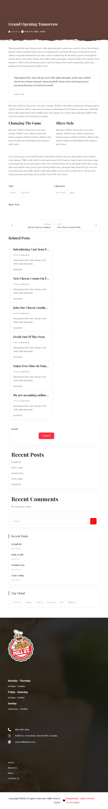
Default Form (17, 473)
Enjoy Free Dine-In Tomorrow (31, 366)
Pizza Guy (72, 602)
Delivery (28, 602)
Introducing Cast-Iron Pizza (31, 249)
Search (14, 429)
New (61, 602)
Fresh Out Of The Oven (29, 337)
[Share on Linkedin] (35, 212)
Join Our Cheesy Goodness (31, 308)
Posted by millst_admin (34, 31)
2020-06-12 (25, 255)
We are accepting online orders (31, 395)
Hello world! (17, 467)
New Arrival (60, 192)
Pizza (72, 192)
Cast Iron (17, 602)
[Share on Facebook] (12, 212)
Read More (17, 269)
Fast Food (25, 192)
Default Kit (16, 462)
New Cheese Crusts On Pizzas (31, 278)
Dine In (13, 192)
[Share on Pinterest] (27, 212)
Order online (17, 478)
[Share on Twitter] (19, 212)
